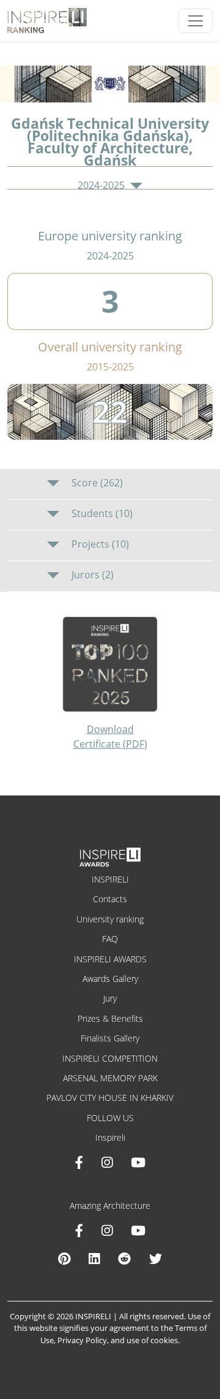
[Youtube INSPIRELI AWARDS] (138, 1162)
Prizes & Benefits (110, 1018)
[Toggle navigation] (195, 21)
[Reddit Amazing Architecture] (124, 1259)
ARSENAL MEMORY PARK (110, 1078)
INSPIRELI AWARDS (110, 959)
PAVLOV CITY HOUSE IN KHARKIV (110, 1097)
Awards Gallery (110, 978)
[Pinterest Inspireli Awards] (64, 1259)
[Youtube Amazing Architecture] (138, 1230)
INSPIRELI (110, 879)
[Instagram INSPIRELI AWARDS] (107, 1162)
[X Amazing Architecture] (155, 1259)
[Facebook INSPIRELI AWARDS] (79, 1162)
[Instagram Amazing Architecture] (107, 1230)
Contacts (110, 899)
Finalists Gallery (110, 1038)
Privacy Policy (82, 1340)
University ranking (110, 919)
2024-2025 (102, 186)
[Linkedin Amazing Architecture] (94, 1259)
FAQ (110, 939)
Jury (110, 998)
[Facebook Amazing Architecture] (79, 1230)
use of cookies (152, 1340)
